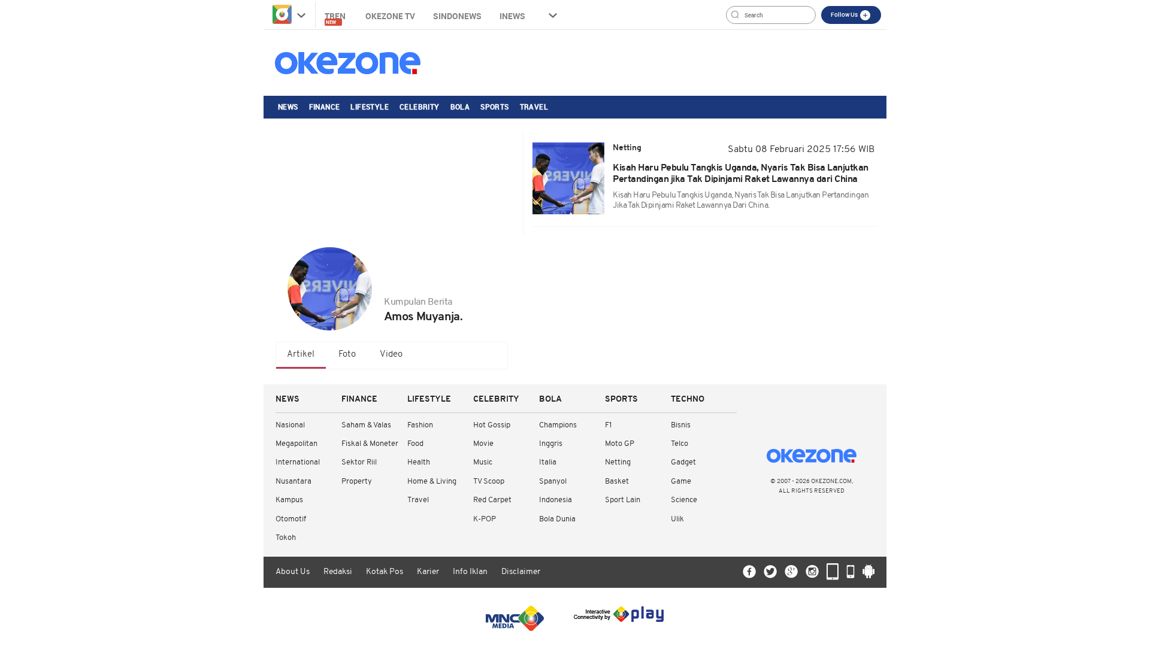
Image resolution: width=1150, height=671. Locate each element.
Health (418, 462)
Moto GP (619, 444)
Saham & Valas (366, 425)
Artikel (300, 354)
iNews (512, 16)
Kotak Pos (384, 571)
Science (684, 500)
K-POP (484, 519)
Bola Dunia (557, 519)
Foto (347, 354)
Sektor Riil (359, 462)
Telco (679, 444)
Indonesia (555, 500)
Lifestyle (369, 106)
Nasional (290, 425)
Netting (618, 462)
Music (482, 462)
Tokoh (286, 538)
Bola (460, 106)
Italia (547, 462)
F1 (608, 425)
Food (415, 444)
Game (681, 481)
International (298, 462)
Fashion (420, 425)
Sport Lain (622, 500)
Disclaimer (520, 571)
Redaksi (337, 571)
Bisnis (681, 425)
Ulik (677, 519)
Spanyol (553, 481)
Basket (617, 481)
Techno (687, 399)
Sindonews (457, 16)
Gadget (683, 462)
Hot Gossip (491, 425)
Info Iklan (470, 571)
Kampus (289, 500)
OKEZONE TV (390, 16)
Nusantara (293, 481)
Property (356, 481)
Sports (494, 106)
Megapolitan (296, 444)
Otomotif (291, 519)
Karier (428, 571)
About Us (293, 571)
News (288, 106)
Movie (483, 444)
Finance (324, 106)
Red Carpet (492, 500)
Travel (534, 106)
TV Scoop (488, 481)
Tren (336, 17)
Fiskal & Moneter (369, 444)
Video (391, 354)
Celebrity (420, 106)
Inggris (550, 444)
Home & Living (431, 481)
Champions (558, 425)
